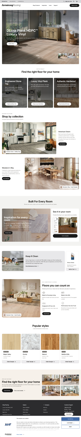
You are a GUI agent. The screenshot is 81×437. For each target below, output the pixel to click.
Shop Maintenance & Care (31, 266)
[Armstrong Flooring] (11, 5)
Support (56, 5)
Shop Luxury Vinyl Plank (38, 103)
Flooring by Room (26, 414)
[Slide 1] (62, 56)
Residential (4, 1)
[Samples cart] (76, 1)
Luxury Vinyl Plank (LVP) (8, 407)
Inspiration (44, 5)
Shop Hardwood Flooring (64, 103)
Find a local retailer (18, 390)
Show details (19, 434)
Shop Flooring (46, 313)
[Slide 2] (72, 55)
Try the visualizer (65, 235)
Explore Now (11, 43)
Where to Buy (74, 5)
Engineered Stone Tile (11, 103)
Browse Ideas (8, 232)
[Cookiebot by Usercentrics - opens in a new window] (8, 434)
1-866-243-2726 (68, 1)
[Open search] (73, 1)
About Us (45, 407)
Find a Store (68, 414)
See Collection (63, 143)
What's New (25, 412)
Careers (45, 409)
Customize (70, 422)
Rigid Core (5, 412)
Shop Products (36, 5)
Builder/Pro (13, 1)
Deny (70, 426)
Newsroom (45, 412)
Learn (50, 5)
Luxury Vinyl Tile (6, 409)
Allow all (70, 419)
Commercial (21, 1)
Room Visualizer (26, 407)
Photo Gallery (25, 409)
